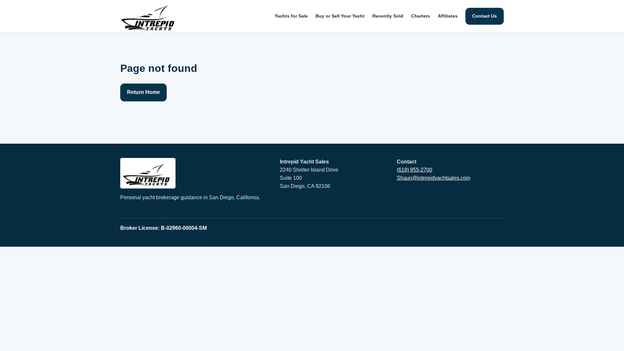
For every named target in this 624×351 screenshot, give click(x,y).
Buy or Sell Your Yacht (340, 16)
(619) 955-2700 (414, 170)
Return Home (143, 92)
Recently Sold (387, 16)
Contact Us (484, 16)
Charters (420, 16)
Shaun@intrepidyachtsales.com (433, 178)
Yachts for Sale (291, 16)
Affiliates (448, 16)
